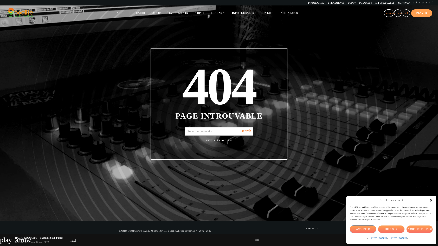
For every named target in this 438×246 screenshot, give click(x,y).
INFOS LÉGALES (379, 238)
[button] (431, 200)
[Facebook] (426, 2)
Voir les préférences (420, 229)
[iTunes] (423, 2)
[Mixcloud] (419, 2)
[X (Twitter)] (413, 2)
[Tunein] (416, 2)
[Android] (429, 2)
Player (421, 13)
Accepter (363, 229)
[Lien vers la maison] (20, 13)
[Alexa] (432, 2)
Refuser (391, 229)
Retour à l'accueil (219, 140)
